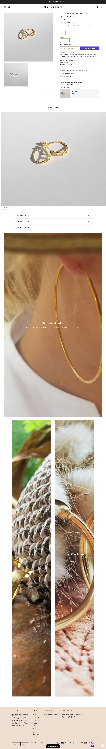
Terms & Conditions (36, 733)
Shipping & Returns (22, 221)
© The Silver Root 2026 (37, 742)
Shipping (36, 720)
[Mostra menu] (5, 7)
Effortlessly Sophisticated (71, 13)
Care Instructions (21, 215)
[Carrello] (101, 7)
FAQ (34, 714)
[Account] (97, 7)
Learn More (30, 561)
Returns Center (35, 729)
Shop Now (74, 561)
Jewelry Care (35, 724)
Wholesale (36, 717)
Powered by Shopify (36, 745)
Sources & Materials (22, 227)
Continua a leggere (66, 64)
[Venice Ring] (65, 93)
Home (61, 13)
